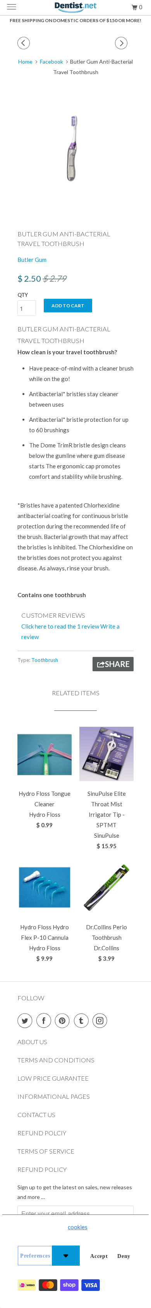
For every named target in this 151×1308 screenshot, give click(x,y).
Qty (22, 295)
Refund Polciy (41, 1132)
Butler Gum (31, 259)
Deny (123, 1256)
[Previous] (24, 43)
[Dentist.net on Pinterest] (64, 1020)
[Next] (122, 43)
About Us (32, 1041)
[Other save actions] (66, 1256)
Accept (99, 1256)
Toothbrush (44, 660)
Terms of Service (45, 1151)
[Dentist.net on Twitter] (26, 1020)
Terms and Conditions (55, 1060)
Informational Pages (53, 1096)
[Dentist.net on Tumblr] (83, 1020)
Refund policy (42, 1169)
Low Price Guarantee (53, 1078)
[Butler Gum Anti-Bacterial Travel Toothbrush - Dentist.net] (75, 149)
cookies (78, 1226)
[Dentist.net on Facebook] (45, 1020)
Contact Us (36, 1114)
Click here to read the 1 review (60, 626)
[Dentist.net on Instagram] (101, 1020)
